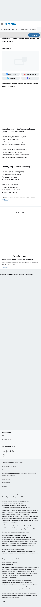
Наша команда (6, 479)
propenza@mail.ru (7, 501)
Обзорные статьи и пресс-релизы (11, 436)
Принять (34, 35)
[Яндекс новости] (30, 74)
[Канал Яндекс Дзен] (12, 451)
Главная (4, 486)
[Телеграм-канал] (11, 78)
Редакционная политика (9, 466)
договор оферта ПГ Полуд (9, 562)
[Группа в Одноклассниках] (6, 451)
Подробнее (13, 577)
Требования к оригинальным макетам (12, 462)
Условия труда (6, 482)
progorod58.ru (32, 525)
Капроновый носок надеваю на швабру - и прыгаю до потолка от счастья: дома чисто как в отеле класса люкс (20, 263)
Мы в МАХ (15, 29)
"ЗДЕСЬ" (5, 200)
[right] (39, 29)
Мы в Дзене (24, 29)
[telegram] (24, 212)
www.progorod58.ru (17, 494)
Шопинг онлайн (6, 432)
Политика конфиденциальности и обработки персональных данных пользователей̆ (19, 474)
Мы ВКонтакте (5, 29)
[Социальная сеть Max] (30, 78)
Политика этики (6, 470)
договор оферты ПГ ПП (8, 564)
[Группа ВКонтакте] (11, 74)
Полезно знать (6, 439)
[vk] (18, 212)
